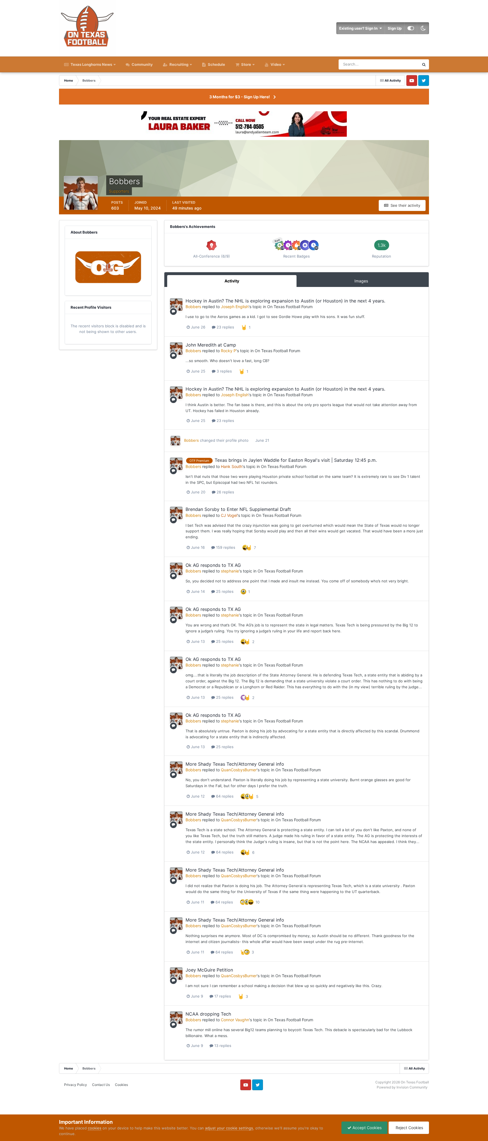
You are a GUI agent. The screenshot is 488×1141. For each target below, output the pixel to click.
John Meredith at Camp (211, 345)
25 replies (224, 591)
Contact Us (101, 1085)
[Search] (424, 64)
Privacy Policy (75, 1085)
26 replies (224, 492)
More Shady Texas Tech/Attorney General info (235, 764)
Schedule (216, 64)
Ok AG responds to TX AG (213, 565)
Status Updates (399, 64)
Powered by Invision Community (402, 1087)
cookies (94, 1128)
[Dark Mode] (423, 28)
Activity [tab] (232, 280)
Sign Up (395, 28)
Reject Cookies (409, 1127)
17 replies (222, 996)
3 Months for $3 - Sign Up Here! (239, 96)
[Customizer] (411, 28)
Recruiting (179, 64)
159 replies (225, 547)
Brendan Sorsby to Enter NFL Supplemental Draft (238, 509)
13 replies (222, 1045)
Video (275, 64)
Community (142, 64)
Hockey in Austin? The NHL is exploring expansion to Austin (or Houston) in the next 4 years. (285, 301)
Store (246, 64)
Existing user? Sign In (359, 28)
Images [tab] (361, 280)
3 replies (223, 371)
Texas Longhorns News (91, 64)
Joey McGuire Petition (209, 970)
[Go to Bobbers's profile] (176, 304)
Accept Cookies (366, 1127)
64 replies (224, 796)
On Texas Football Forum (290, 306)
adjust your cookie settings (229, 1128)
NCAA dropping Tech (208, 1014)
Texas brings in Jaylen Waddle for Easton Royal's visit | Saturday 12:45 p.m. (296, 460)
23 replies (224, 327)
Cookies (121, 1085)
